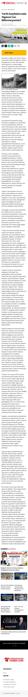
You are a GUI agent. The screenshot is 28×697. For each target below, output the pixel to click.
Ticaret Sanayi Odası (8, 687)
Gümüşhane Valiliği (8, 679)
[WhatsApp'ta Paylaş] (9, 46)
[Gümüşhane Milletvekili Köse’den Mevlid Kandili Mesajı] (14, 622)
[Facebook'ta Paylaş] (2, 46)
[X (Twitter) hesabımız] (15, 646)
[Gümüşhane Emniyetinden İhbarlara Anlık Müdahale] (20, 577)
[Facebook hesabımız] (13, 646)
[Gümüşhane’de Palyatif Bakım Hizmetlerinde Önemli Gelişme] (7, 599)
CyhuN (18, 693)
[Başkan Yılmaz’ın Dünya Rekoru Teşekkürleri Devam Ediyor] (14, 558)
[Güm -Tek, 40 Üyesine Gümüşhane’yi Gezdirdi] (20, 599)
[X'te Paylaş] (5, 46)
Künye (4, 673)
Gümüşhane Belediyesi (9, 682)
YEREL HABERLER (22, 25)
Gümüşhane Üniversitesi (9, 684)
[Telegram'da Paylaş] (12, 46)
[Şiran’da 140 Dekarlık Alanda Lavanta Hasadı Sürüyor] (7, 577)
